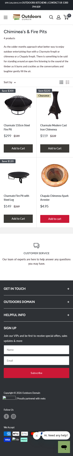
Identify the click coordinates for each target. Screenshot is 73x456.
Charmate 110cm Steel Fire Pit (17, 127)
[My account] (58, 17)
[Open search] (51, 17)
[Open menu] (5, 17)
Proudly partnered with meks (31, 398)
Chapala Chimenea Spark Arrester (54, 197)
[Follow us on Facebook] (6, 416)
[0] (66, 17)
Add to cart (54, 218)
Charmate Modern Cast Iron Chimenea (53, 127)
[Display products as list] (67, 82)
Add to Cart (18, 148)
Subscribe (36, 372)
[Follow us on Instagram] (13, 416)
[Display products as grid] (61, 82)
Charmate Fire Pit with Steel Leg (16, 197)
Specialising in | (36, 4)
